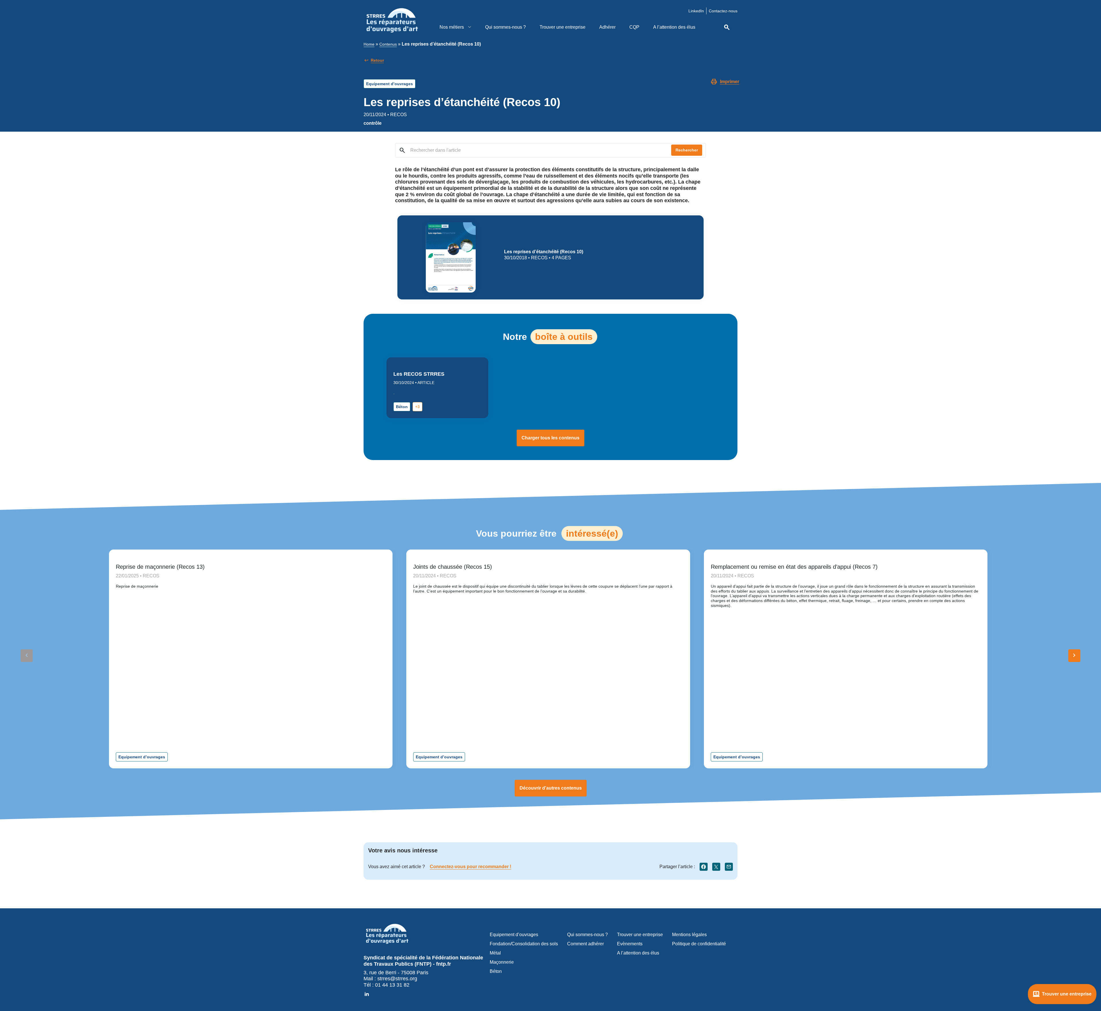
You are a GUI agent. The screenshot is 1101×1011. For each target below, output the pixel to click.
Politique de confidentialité (699, 943)
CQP (634, 27)
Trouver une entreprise (562, 27)
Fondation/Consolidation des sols (524, 943)
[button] (1074, 655)
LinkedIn (696, 11)
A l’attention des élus (674, 27)
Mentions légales (689, 934)
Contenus (388, 44)
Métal (495, 952)
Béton (402, 406)
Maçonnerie (502, 962)
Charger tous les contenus (550, 437)
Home (369, 44)
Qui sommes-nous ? (505, 27)
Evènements (630, 943)
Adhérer (607, 27)
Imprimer (729, 81)
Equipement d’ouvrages (389, 83)
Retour (377, 60)
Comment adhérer (585, 943)
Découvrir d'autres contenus (551, 788)
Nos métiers (452, 27)
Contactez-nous (723, 11)
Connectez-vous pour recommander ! (470, 866)
